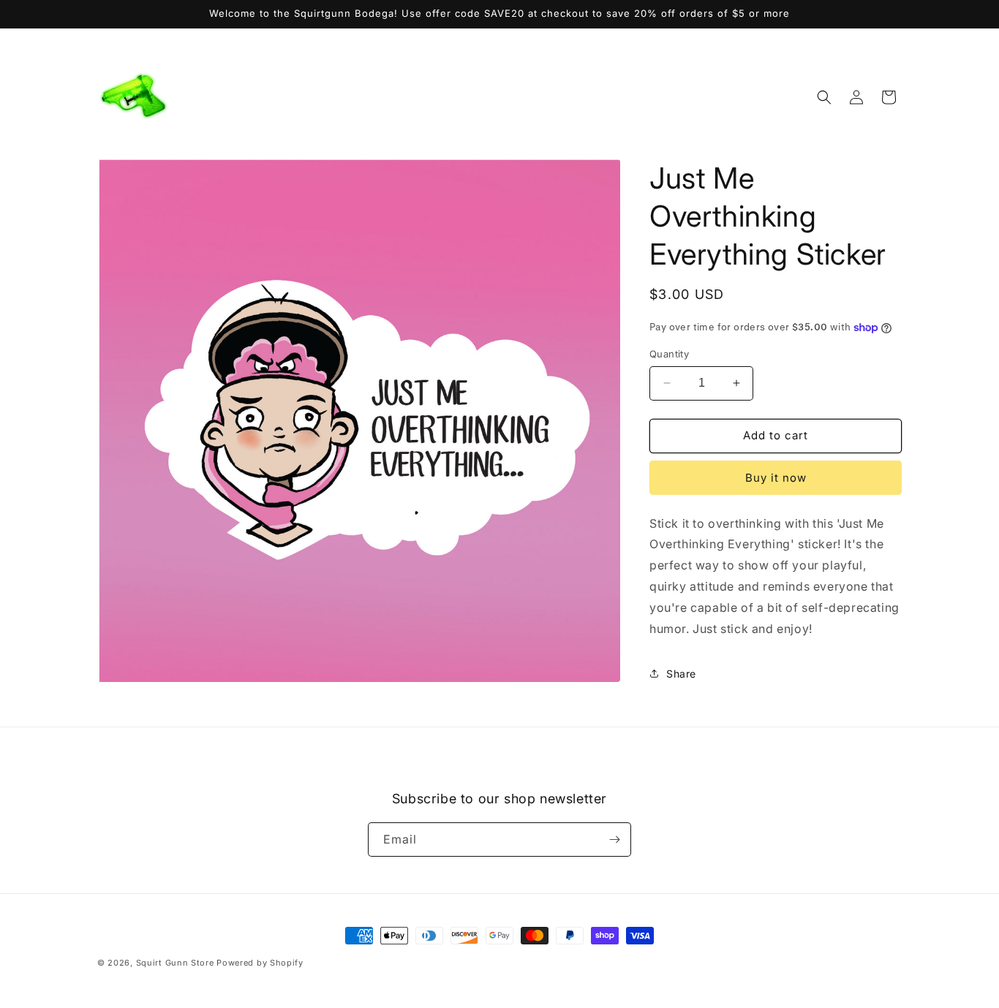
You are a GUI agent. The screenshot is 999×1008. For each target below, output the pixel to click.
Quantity (669, 354)
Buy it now (776, 478)
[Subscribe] (614, 839)
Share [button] (681, 673)
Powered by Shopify (260, 963)
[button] (824, 97)
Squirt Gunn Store (175, 963)
